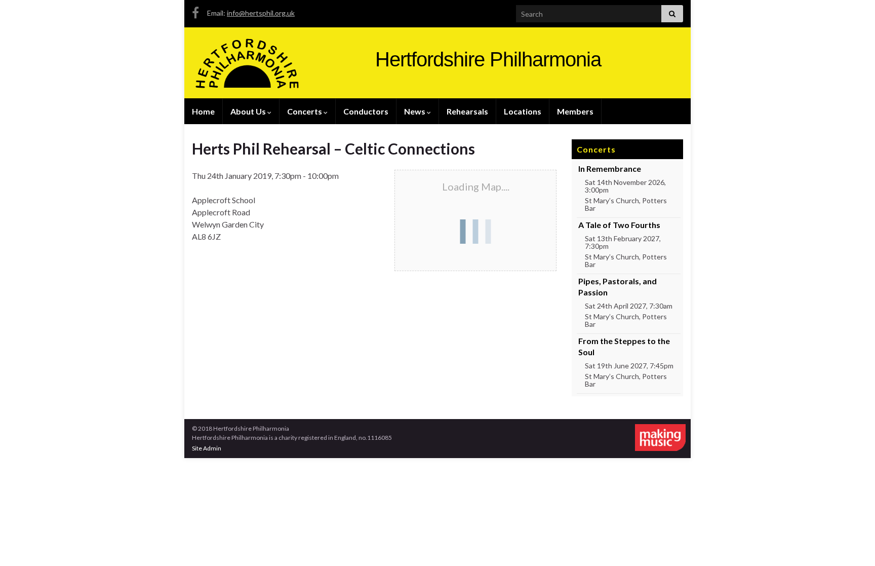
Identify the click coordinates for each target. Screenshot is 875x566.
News (415, 111)
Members (575, 111)
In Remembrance (609, 168)
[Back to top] (852, 543)
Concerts (305, 111)
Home (203, 111)
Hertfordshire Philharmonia (488, 59)
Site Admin (206, 448)
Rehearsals (467, 111)
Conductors (365, 111)
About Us (248, 111)
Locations (522, 111)
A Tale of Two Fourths (619, 225)
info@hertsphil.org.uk (261, 13)
